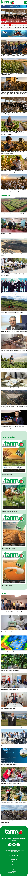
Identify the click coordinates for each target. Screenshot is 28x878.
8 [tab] (20, 25)
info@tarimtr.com (14, 855)
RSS (14, 869)
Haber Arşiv (14, 859)
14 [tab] (10, 27)
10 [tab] (26, 25)
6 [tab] (15, 25)
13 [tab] (7, 27)
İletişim (14, 862)
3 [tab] (7, 25)
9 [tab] (23, 25)
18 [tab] (20, 27)
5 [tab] (12, 25)
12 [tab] (4, 27)
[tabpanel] (14, 16)
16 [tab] (15, 27)
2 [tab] (4, 25)
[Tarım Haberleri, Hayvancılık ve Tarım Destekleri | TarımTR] (8, 2)
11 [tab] (1, 27)
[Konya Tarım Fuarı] (14, 33)
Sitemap (14, 871)
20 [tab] (26, 27)
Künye (14, 864)
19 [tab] (23, 27)
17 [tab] (18, 27)
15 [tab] (12, 27)
